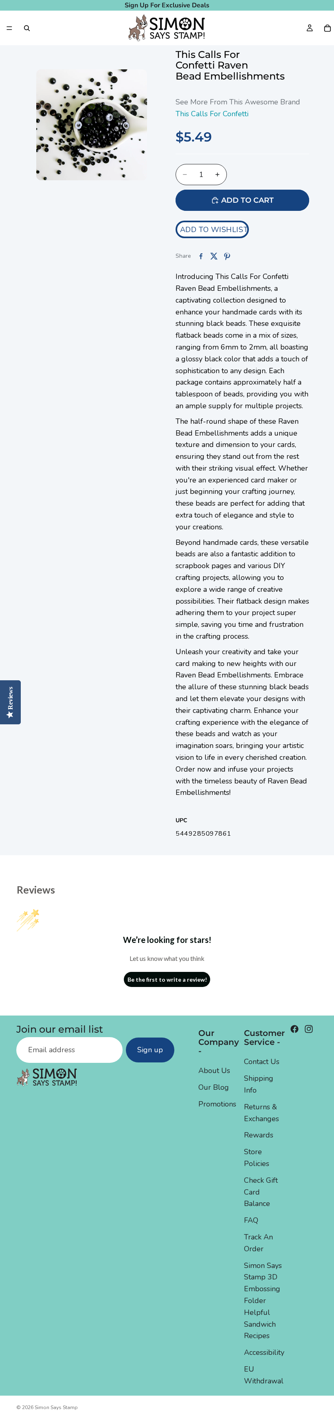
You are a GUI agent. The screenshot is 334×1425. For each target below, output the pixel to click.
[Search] (27, 28)
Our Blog (213, 1087)
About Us (214, 1071)
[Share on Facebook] (201, 256)
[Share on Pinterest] (227, 256)
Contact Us (261, 1062)
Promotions (217, 1104)
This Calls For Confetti (212, 114)
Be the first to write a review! (167, 979)
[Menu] (9, 28)
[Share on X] (214, 256)
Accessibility (264, 1352)
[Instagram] (309, 1029)
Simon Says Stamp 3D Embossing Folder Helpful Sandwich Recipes (263, 1301)
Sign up (150, 1050)
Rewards (258, 1135)
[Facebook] (294, 1029)
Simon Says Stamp (56, 1407)
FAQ (251, 1220)
